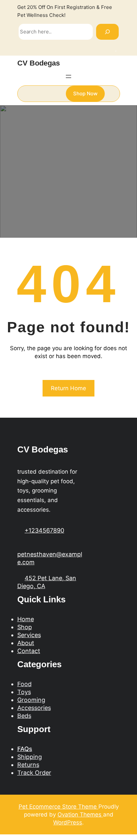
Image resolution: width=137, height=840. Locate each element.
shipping (29, 756)
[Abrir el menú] (68, 76)
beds (24, 715)
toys (24, 691)
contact (28, 650)
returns (28, 764)
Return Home (68, 388)
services (29, 634)
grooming (31, 699)
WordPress (67, 822)
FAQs (24, 748)
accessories (34, 707)
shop (24, 627)
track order (34, 772)
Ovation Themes (80, 814)
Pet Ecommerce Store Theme (58, 806)
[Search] (107, 32)
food (24, 683)
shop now (85, 93)
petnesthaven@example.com (49, 558)
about (25, 642)
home (25, 619)
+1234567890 (44, 530)
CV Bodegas (38, 63)
